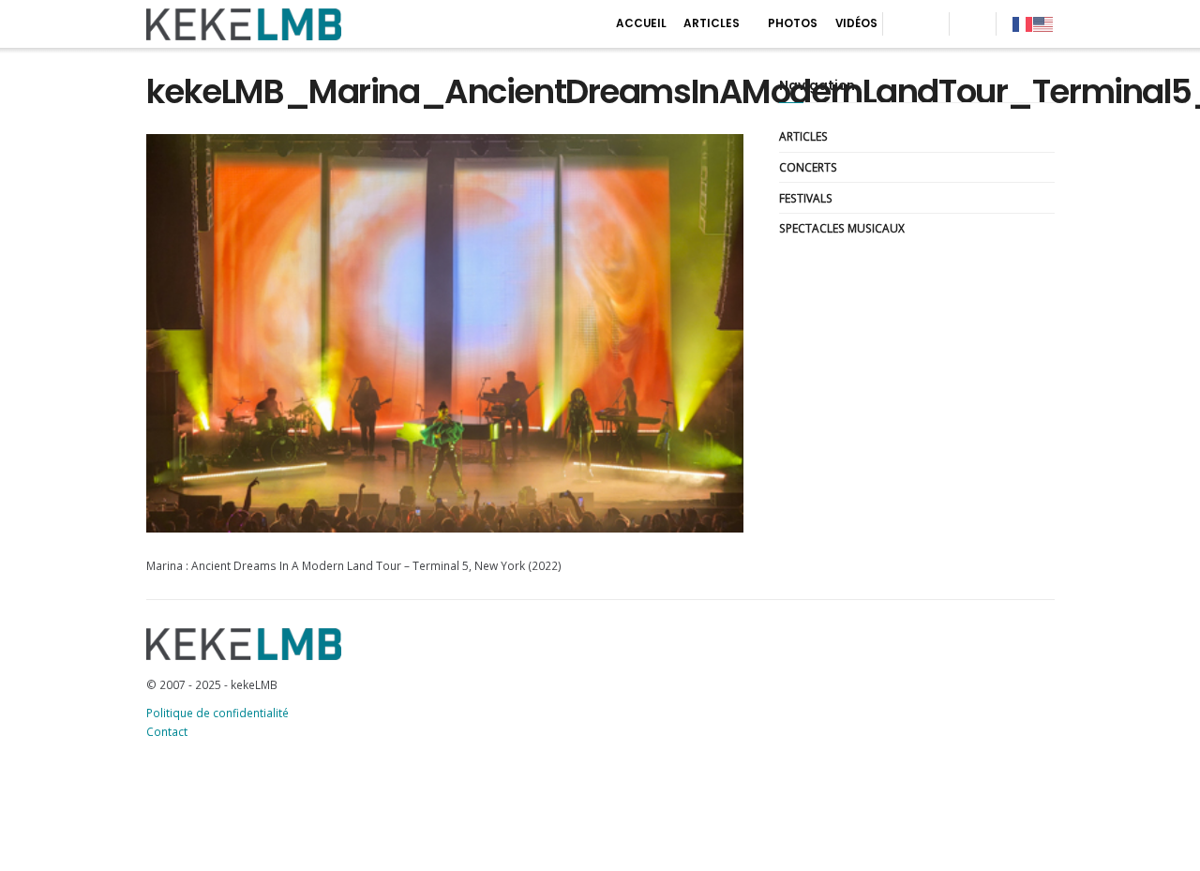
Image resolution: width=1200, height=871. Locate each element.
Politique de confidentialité (217, 712)
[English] (1043, 23)
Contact (167, 731)
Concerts (808, 166)
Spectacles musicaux (842, 227)
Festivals (805, 197)
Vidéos (856, 23)
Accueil (641, 23)
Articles (711, 23)
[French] (1022, 23)
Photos (793, 23)
